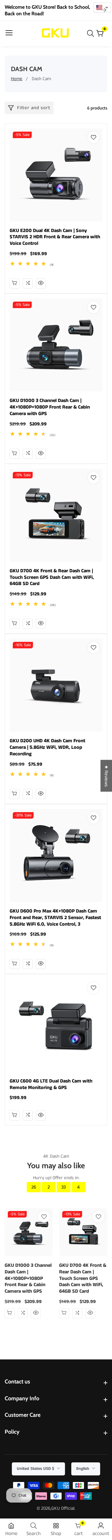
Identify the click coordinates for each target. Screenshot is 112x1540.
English (83, 1469)
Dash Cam (41, 78)
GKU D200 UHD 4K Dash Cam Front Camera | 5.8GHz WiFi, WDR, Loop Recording (47, 747)
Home (16, 78)
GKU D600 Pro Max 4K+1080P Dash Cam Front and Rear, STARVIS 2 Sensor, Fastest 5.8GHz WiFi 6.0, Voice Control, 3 (55, 917)
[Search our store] (91, 33)
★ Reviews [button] (106, 776)
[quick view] (15, 283)
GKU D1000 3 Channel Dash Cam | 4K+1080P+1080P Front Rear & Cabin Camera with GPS (50, 407)
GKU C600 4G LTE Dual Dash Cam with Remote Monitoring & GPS (51, 1084)
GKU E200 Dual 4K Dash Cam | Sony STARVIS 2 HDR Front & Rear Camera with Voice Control (55, 237)
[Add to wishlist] (93, 137)
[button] (102, 7)
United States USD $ (36, 1469)
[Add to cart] (15, 454)
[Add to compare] (28, 283)
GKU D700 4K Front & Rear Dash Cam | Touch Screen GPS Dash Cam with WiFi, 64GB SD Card (52, 577)
